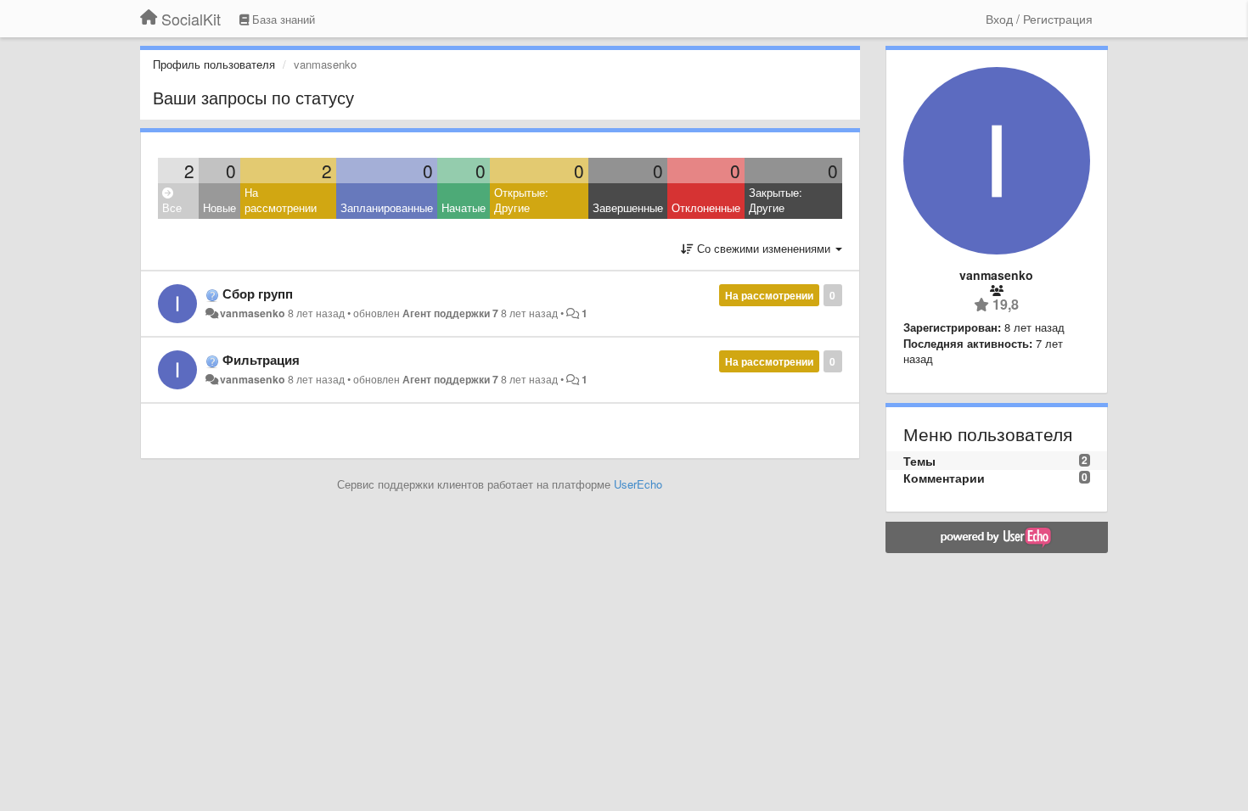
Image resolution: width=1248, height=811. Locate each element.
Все (172, 207)
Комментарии (944, 477)
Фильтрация (261, 359)
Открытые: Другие (521, 200)
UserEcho (638, 484)
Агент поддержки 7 (450, 313)
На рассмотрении (281, 200)
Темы (919, 460)
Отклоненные (706, 207)
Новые (219, 207)
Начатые (463, 207)
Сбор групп (257, 293)
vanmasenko (252, 313)
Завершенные (628, 207)
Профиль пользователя (214, 64)
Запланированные (386, 207)
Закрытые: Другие (775, 200)
